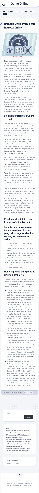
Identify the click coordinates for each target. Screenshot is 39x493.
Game (16, 338)
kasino (19, 102)
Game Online (19, 3)
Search (8, 414)
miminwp (20, 392)
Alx (30, 485)
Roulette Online (12, 222)
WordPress (18, 485)
